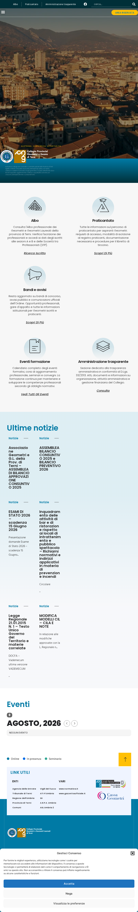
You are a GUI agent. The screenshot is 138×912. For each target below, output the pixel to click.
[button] (132, 853)
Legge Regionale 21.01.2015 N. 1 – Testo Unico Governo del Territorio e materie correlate (19, 632)
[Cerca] (134, 4)
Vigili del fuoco (48, 788)
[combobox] (111, 4)
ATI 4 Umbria (47, 793)
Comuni (16, 807)
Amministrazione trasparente (60, 4)
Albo (15, 4)
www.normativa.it (68, 788)
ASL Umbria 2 (47, 807)
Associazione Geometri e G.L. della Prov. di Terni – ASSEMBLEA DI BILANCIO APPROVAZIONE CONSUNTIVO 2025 (19, 467)
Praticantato (31, 4)
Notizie (13, 438)
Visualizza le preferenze (69, 903)
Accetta (69, 883)
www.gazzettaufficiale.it (72, 793)
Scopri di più (35, 322)
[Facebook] (85, 4)
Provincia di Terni (21, 802)
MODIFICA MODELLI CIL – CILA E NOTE (49, 621)
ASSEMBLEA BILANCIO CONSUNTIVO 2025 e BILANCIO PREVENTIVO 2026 (50, 458)
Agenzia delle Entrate (24, 788)
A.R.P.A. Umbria (48, 802)
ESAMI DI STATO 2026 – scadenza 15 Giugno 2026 (19, 520)
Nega (69, 893)
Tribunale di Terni (22, 793)
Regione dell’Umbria (23, 798)
